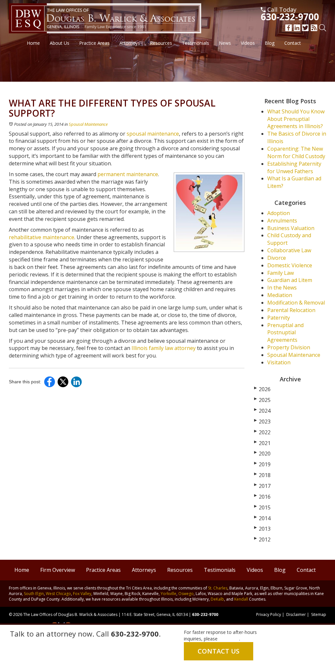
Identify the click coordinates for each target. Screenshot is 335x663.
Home (33, 43)
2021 (262, 443)
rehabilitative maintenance (41, 237)
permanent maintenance (127, 174)
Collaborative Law (289, 250)
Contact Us (218, 651)
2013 (262, 528)
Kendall (241, 599)
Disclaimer (296, 614)
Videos (248, 43)
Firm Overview (57, 569)
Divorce (276, 257)
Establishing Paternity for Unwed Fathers (294, 167)
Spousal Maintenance (88, 124)
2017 (262, 485)
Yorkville (168, 593)
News (225, 43)
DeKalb (217, 599)
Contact (292, 43)
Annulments (282, 220)
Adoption (278, 213)
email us (229, 639)
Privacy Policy (268, 614)
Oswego (186, 593)
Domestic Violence (289, 265)
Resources (161, 43)
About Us (59, 43)
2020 (262, 453)
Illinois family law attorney (164, 348)
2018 (262, 475)
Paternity (278, 317)
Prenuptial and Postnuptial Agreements (285, 333)
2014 (262, 518)
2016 (262, 496)
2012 (262, 539)
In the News (282, 287)
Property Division (288, 347)
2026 (262, 389)
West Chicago (58, 593)
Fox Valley (82, 593)
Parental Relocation (291, 310)
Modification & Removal (296, 302)
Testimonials (195, 43)
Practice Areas (94, 43)
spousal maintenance (153, 133)
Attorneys (129, 43)
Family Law (280, 272)
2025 (262, 400)
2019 (262, 464)
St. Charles (217, 588)
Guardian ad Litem (289, 280)
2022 (262, 432)
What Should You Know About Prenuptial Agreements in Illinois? (296, 119)
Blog (269, 43)
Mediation (279, 295)
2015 (262, 507)
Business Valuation (290, 228)
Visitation (279, 362)
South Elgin (34, 593)
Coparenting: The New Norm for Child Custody (296, 152)
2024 (262, 410)
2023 (262, 421)
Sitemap (318, 614)
